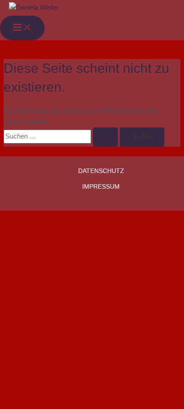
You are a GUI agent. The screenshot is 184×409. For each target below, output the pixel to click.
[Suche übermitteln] (105, 137)
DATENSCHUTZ (101, 171)
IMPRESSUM (101, 186)
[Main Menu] (22, 28)
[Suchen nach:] (62, 136)
